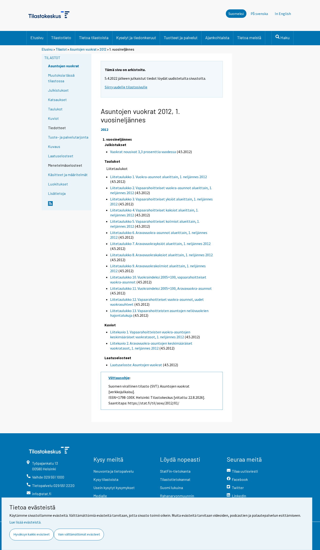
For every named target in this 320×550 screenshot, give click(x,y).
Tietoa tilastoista (93, 37)
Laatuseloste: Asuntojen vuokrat (136, 364)
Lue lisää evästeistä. (25, 522)
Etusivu (36, 37)
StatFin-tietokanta (175, 471)
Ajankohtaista (217, 37)
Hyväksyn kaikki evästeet (31, 534)
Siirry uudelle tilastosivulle (126, 87)
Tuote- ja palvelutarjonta (68, 137)
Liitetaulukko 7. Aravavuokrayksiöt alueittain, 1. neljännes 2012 (160, 243)
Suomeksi (236, 13)
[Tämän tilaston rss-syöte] (68, 205)
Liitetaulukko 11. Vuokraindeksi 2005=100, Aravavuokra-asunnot (161, 288)
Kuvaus (54, 146)
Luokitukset (58, 184)
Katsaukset (57, 99)
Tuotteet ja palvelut (180, 37)
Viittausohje (118, 377)
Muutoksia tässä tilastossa (61, 78)
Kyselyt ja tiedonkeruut (136, 37)
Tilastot (61, 49)
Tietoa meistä (249, 37)
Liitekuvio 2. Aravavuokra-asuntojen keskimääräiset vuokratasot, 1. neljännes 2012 (151, 345)
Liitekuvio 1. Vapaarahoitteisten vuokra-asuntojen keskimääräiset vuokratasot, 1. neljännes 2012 (150, 334)
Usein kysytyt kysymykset (114, 487)
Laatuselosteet (60, 156)
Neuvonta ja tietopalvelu (113, 471)
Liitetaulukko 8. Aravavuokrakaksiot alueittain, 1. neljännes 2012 (161, 254)
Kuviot (53, 118)
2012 (103, 49)
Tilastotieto (61, 37)
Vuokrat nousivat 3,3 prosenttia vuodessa (143, 151)
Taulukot (55, 109)
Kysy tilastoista (105, 479)
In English (283, 13)
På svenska (259, 13)
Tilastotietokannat (175, 479)
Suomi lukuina (171, 487)
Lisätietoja (57, 193)
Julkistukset (58, 90)
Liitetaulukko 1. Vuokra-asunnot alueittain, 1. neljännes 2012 (158, 176)
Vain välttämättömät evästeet (79, 534)
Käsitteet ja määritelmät (68, 174)
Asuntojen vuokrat (83, 49)
